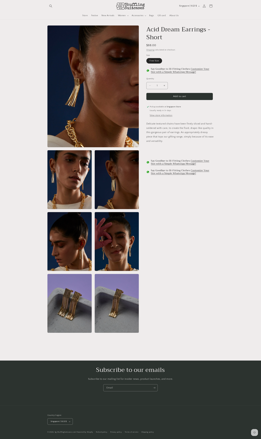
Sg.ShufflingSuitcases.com (65, 432)
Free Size (154, 61)
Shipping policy (147, 432)
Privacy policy (116, 432)
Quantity (150, 79)
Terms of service (131, 432)
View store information (161, 115)
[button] (50, 6)
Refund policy (101, 432)
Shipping (150, 50)
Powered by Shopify (85, 432)
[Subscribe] (154, 387)
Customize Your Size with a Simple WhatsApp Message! (180, 70)
